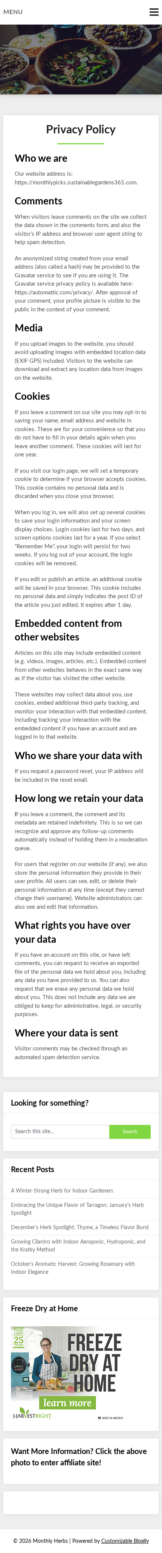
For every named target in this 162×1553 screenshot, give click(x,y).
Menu (13, 12)
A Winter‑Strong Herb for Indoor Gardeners (62, 1191)
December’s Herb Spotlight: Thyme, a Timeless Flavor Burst (80, 1227)
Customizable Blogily (125, 1541)
